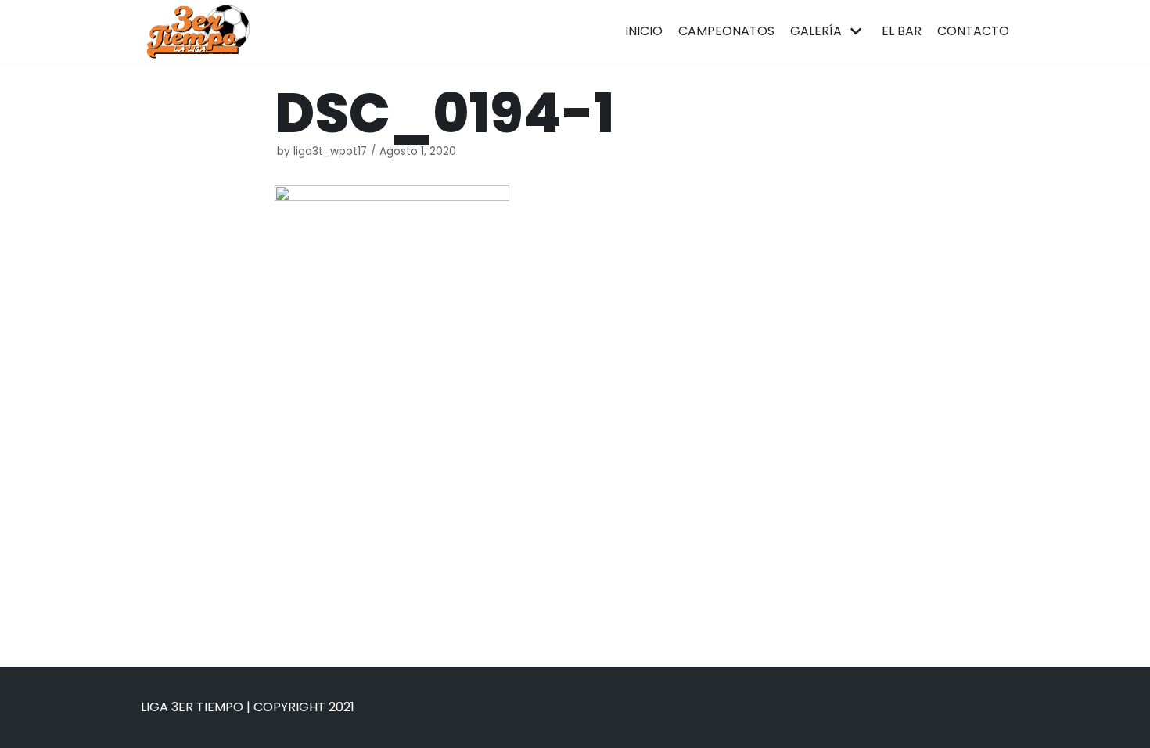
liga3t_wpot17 (330, 151)
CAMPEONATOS (726, 31)
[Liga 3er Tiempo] (197, 31)
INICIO (644, 31)
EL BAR (902, 31)
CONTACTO (973, 31)
